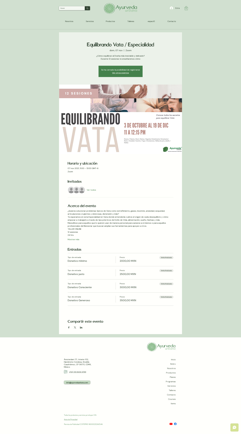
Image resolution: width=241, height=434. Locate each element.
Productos (171, 372)
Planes (173, 377)
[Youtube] (171, 424)
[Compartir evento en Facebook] (69, 327)
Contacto (171, 394)
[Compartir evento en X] (75, 327)
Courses (172, 399)
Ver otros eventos (120, 72)
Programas (171, 381)
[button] (186, 8)
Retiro (173, 364)
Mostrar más (73, 239)
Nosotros (171, 368)
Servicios (171, 386)
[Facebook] (175, 424)
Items (173, 403)
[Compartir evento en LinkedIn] (81, 327)
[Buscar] (87, 8)
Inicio (173, 359)
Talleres (172, 390)
